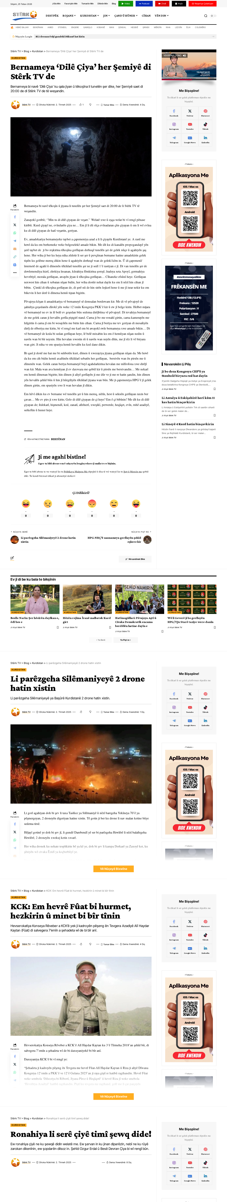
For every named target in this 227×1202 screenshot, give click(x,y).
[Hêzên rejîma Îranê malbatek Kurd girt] (87, 599)
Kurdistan (18, 58)
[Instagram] (174, 126)
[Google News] (189, 140)
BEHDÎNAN (38, 27)
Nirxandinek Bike (137, 559)
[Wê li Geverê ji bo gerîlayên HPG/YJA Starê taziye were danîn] (192, 599)
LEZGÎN (178, 27)
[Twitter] (189, 113)
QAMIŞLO (87, 27)
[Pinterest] (205, 113)
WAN (111, 27)
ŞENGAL (122, 27)
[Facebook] (174, 113)
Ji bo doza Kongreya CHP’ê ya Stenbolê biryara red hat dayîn (185, 373)
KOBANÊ (101, 27)
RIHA (168, 27)
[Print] (15, 265)
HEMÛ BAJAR (22, 27)
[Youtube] (189, 126)
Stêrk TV (26, 104)
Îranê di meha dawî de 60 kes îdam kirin (58, 36)
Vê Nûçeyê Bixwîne (113, 869)
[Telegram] (174, 140)
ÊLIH (188, 27)
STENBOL (62, 27)
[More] (15, 273)
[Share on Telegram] (15, 241)
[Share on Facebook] (15, 217)
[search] (205, 15)
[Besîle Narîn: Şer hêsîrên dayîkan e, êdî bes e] (34, 599)
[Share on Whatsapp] (15, 233)
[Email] (15, 249)
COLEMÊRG (200, 27)
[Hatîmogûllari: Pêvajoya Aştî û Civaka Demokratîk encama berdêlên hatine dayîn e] (139, 599)
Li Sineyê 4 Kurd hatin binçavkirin (188, 424)
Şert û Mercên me (132, 471)
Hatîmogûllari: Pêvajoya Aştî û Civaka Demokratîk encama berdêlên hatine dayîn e (135, 622)
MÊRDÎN (158, 27)
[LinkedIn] (205, 140)
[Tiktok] (205, 126)
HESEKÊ (134, 27)
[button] (213, 36)
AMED (50, 27)
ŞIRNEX (146, 27)
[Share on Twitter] (15, 225)
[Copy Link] (15, 257)
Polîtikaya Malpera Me (76, 471)
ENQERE (75, 27)
